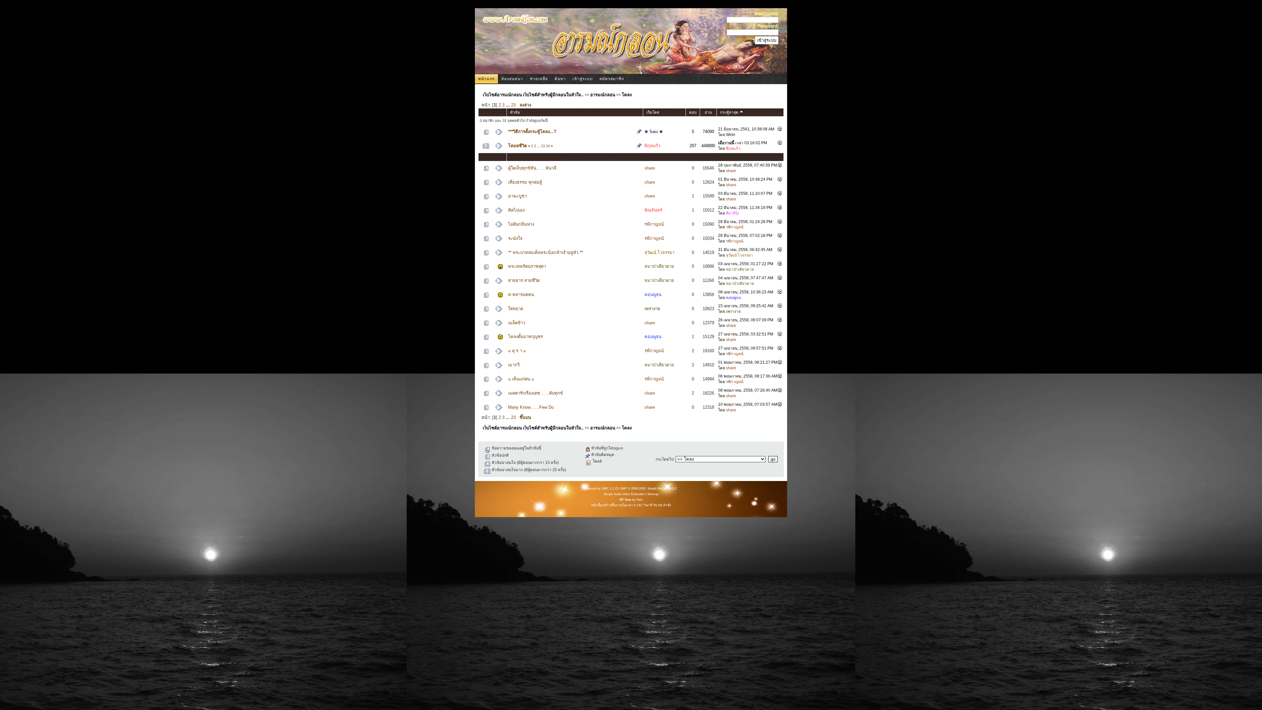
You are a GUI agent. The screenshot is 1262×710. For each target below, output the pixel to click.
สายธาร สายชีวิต (524, 280)
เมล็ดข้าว (516, 322)
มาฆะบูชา (517, 196)
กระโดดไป (664, 459)
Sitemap (653, 494)
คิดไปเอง (516, 210)
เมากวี (514, 364)
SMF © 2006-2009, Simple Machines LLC (648, 488)
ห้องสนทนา (512, 79)
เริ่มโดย (652, 112)
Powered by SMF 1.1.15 (601, 488)
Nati (640, 499)
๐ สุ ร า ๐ (517, 350)
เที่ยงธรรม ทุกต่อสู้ (525, 182)
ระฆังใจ (515, 238)
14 (548, 146)
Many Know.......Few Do (531, 407)
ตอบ (692, 112)
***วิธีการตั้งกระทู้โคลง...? (532, 131)
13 (543, 146)
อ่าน (708, 112)
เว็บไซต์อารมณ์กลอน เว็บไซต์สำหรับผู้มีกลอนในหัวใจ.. (533, 95)
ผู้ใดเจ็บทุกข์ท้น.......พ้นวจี (532, 168)
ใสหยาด (515, 308)
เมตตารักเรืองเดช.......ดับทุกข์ (535, 393)
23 (513, 105)
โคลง (627, 95)
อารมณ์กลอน (602, 95)
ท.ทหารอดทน (521, 294)
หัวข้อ (515, 112)
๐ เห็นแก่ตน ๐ (521, 379)
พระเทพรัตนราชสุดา (527, 266)
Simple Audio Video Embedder (624, 494)
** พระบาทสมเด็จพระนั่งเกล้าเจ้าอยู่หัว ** (545, 252)
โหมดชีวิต (517, 145)
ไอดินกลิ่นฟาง (521, 224)
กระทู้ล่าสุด (729, 112)
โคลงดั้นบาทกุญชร (525, 336)
